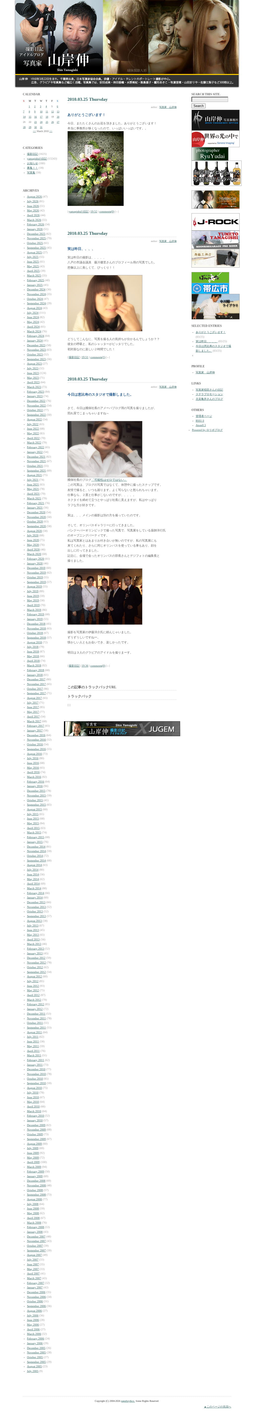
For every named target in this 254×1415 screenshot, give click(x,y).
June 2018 (33, 651)
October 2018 (35, 632)
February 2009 (35, 1171)
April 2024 (33, 326)
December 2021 (36, 456)
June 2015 (33, 818)
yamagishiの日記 (37, 158)
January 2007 (35, 1287)
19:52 (94, 211)
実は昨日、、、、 (207, 341)
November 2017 (36, 684)
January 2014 (35, 897)
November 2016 (36, 739)
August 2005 (34, 1366)
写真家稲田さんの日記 (209, 389)
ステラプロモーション (209, 394)
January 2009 (35, 1176)
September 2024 (36, 303)
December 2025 (36, 233)
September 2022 (36, 414)
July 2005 (32, 1371)
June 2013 (33, 930)
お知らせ (32, 163)
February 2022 (35, 447)
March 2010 (34, 1111)
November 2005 (36, 1352)
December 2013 (36, 902)
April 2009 (33, 1162)
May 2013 (33, 934)
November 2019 (36, 572)
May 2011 (33, 1046)
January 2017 (35, 730)
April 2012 (33, 995)
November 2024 (36, 294)
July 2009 (32, 1148)
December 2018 (36, 623)
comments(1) (97, 357)
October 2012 (35, 967)
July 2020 (32, 535)
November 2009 (36, 1129)
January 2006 (35, 1343)
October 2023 (35, 354)
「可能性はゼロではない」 (109, 480)
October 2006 (35, 1301)
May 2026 (33, 210)
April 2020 (33, 549)
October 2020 (35, 521)
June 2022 (33, 428)
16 (35, 116)
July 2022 (32, 424)
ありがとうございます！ (211, 332)
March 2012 (34, 999)
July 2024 (32, 312)
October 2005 (35, 1357)
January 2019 (35, 619)
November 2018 (36, 628)
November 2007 (36, 1241)
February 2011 (35, 1060)
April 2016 (33, 772)
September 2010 (36, 1083)
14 (24, 116)
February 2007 (35, 1282)
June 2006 (33, 1319)
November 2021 (36, 461)
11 (47, 111)
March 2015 (34, 832)
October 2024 (35, 298)
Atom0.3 (201, 425)
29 (30, 127)
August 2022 (34, 419)
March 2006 (34, 1333)
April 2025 (33, 270)
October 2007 (35, 1245)
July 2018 (32, 646)
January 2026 (35, 229)
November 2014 (36, 851)
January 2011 (35, 1064)
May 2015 (33, 823)
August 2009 (34, 1143)
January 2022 (35, 451)
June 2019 (33, 595)
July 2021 (32, 479)
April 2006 (33, 1329)
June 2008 (33, 1208)
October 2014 (35, 855)
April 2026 (33, 215)
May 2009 (33, 1157)
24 (41, 122)
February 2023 (35, 391)
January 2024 (35, 340)
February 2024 (35, 335)
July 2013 (32, 925)
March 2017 (34, 721)
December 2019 (36, 567)
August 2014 (34, 864)
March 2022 (34, 442)
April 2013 (33, 939)
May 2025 (33, 266)
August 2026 (34, 196)
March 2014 (34, 888)
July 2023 (32, 368)
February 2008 (35, 1227)
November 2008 (36, 1185)
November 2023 (36, 349)
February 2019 (35, 614)
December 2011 (36, 1013)
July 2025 (32, 256)
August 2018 (34, 642)
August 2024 (34, 308)
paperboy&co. (128, 1401)
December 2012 (36, 957)
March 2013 (34, 943)
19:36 (85, 665)
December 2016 (36, 735)
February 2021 (35, 503)
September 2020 (36, 526)
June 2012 (33, 985)
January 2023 (35, 396)
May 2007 (33, 1269)
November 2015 (36, 795)
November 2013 (36, 906)
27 (58, 122)
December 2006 (36, 1292)
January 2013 (35, 953)
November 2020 (36, 517)
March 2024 (34, 331)
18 (47, 116)
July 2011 (32, 1036)
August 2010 (34, 1087)
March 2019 (34, 609)
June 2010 (33, 1097)
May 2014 (33, 879)
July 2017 (32, 702)
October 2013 (35, 911)
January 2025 (35, 284)
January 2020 (35, 563)
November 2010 (36, 1073)
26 (52, 122)
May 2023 (33, 377)
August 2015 (34, 809)
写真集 (31, 172)
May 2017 (33, 711)
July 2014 (32, 869)
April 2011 (33, 1050)
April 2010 (33, 1106)
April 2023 (33, 382)
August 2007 (34, 1254)
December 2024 (36, 289)
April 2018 (33, 660)
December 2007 (36, 1236)
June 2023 (33, 373)
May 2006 (33, 1324)
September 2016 (36, 749)
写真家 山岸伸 (168, 107)
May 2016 (33, 767)
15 (30, 116)
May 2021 (33, 488)
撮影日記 (32, 153)
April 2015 (33, 828)
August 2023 (34, 363)
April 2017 (33, 716)
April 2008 (33, 1217)
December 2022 (36, 400)
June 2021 (33, 484)
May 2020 (33, 544)
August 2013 (34, 920)
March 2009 (34, 1166)
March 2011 (34, 1055)
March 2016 (34, 776)
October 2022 (35, 410)
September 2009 (36, 1139)
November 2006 (36, 1296)
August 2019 (34, 586)
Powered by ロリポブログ (207, 429)
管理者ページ (204, 415)
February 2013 (35, 948)
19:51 (85, 357)
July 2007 (32, 1259)
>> (50, 131)
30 (35, 127)
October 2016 (35, 744)
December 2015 (36, 790)
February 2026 (35, 224)
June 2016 (33, 762)
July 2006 (32, 1315)
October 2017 (35, 688)
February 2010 (35, 1115)
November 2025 (36, 238)
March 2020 (34, 553)
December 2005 (36, 1347)
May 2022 (33, 433)
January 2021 (35, 507)
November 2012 (36, 962)
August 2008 (34, 1199)
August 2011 (34, 1032)
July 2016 (32, 758)
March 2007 (34, 1278)
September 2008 (36, 1194)
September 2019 (36, 582)
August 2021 (34, 475)
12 (52, 111)
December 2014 (36, 846)
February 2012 (35, 1004)
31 (41, 127)
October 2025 (35, 243)
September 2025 (36, 247)
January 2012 (35, 1008)
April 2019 (33, 605)
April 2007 (33, 1273)
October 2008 (35, 1190)
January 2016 (35, 786)
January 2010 (35, 1120)
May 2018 (33, 656)
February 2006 (35, 1338)
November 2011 (36, 1018)
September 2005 (36, 1361)
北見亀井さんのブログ (209, 398)
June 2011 (33, 1041)
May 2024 (33, 321)
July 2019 (32, 591)
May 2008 (33, 1213)
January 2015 (35, 841)
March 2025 (34, 275)
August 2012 (34, 976)
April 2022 (33, 438)
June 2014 (33, 874)
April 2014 (33, 883)
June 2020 (33, 540)
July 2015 (32, 814)
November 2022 (36, 405)
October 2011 (35, 1022)
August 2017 (34, 697)
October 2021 (35, 465)
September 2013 (36, 916)
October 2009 (35, 1134)
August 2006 (34, 1310)
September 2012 (36, 971)
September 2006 (36, 1306)
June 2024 (33, 317)
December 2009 (36, 1125)
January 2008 (35, 1231)
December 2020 (36, 512)
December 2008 (36, 1180)
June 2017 (33, 707)
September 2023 (36, 359)
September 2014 (36, 860)
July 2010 (32, 1092)
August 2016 (34, 753)
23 (35, 122)
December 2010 (36, 1069)
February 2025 (35, 280)
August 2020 (34, 530)
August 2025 (34, 252)
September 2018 (36, 637)
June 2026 (33, 206)
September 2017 (36, 693)
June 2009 (33, 1152)
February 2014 (35, 893)
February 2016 (35, 781)
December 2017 (36, 679)
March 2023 (34, 386)
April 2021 (33, 493)
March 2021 (34, 498)
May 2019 (33, 600)
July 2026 (32, 201)
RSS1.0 (200, 420)
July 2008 (32, 1204)
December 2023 (36, 345)
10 (41, 111)
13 (58, 111)
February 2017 (35, 725)
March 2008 (34, 1222)
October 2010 (35, 1078)
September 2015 (36, 804)
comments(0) (106, 211)
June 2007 (33, 1264)
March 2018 (34, 665)
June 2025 (33, 261)
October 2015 (35, 800)
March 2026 (34, 219)
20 (58, 116)
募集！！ (32, 167)
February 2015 (35, 837)
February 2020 (35, 558)
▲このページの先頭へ (217, 1406)
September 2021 (36, 470)
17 (41, 116)
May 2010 (33, 1101)
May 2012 (33, 990)
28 (24, 127)
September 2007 (36, 1250)
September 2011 (36, 1027)
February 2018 (35, 670)
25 (47, 122)
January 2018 (35, 674)
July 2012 (32, 981)
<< (34, 131)
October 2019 (35, 577)
